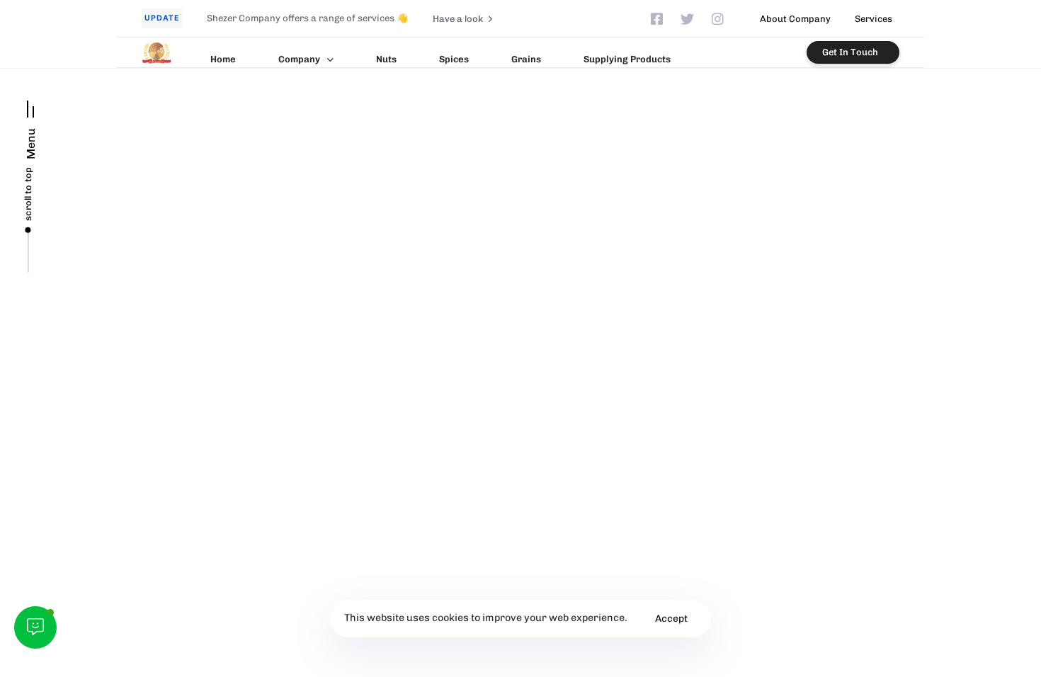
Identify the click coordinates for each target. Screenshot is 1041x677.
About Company (795, 18)
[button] (30, 124)
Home (223, 59)
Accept (671, 619)
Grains (526, 59)
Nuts (386, 59)
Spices (454, 59)
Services (873, 18)
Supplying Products (627, 59)
